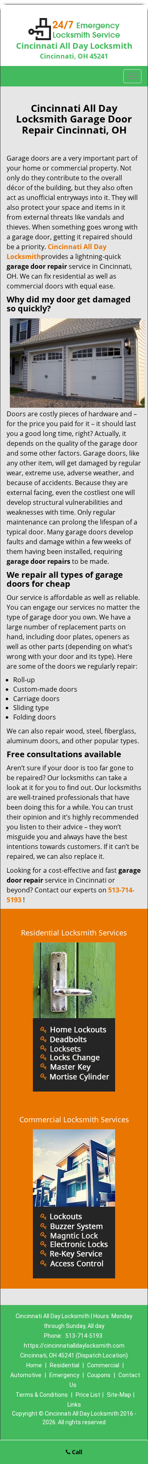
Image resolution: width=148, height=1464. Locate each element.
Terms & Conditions (42, 1394)
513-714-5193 (83, 1335)
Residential (64, 1365)
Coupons (99, 1375)
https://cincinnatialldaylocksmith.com (74, 1345)
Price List (88, 1394)
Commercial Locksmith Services (74, 1119)
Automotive (26, 1375)
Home (34, 1365)
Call (76, 1452)
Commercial (103, 1365)
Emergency (64, 1375)
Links (74, 1404)
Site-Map (119, 1394)
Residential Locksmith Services (74, 932)
